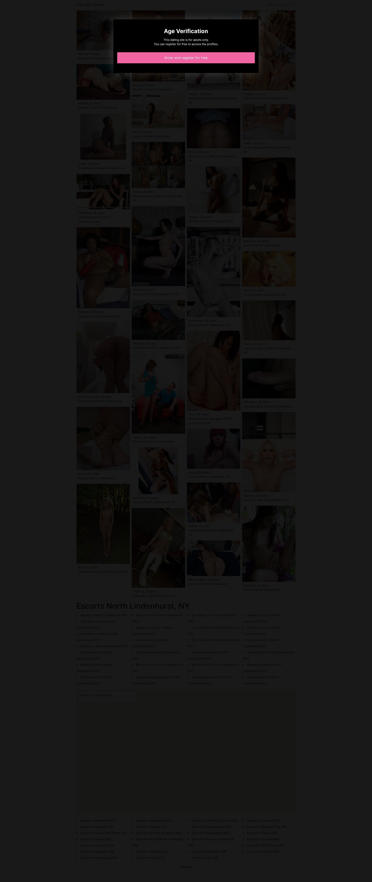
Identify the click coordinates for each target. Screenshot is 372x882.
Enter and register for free (186, 58)
